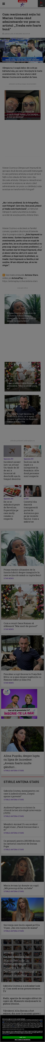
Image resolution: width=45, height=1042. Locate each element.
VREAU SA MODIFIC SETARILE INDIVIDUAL (22, 1039)
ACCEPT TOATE (23, 1037)
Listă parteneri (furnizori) (5, 1034)
